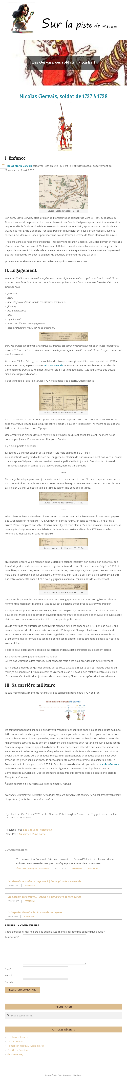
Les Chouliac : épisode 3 (37, 829)
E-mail (8, 975)
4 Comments (24, 817)
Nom (8, 969)
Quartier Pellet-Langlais (62, 814)
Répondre (93, 868)
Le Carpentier (15, 1041)
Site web (9, 982)
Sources (81, 814)
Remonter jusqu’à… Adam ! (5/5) (25, 1045)
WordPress (77, 1075)
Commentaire (12, 937)
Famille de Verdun (17, 1050)
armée (105, 814)
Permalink (77, 868)
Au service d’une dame (32, 834)
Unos (60, 1075)
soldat (114, 814)
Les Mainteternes (17, 1037)
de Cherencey (15, 1054)
